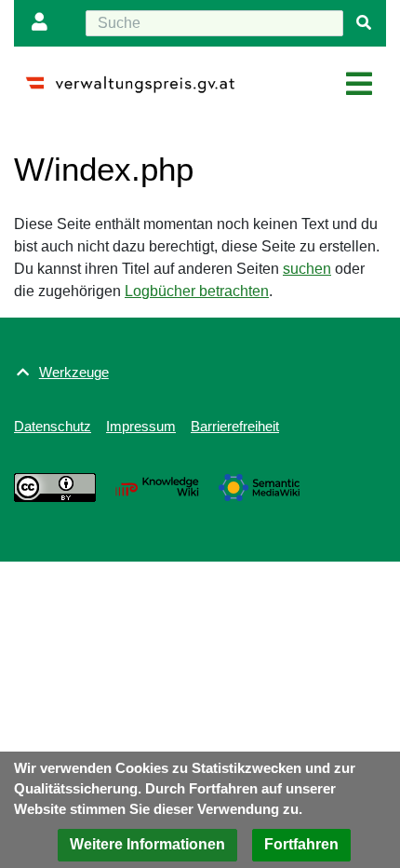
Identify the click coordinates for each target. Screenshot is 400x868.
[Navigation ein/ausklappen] (359, 84)
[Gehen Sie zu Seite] (363, 23)
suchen (307, 269)
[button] (147, 845)
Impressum (141, 426)
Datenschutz (52, 426)
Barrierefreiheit (235, 426)
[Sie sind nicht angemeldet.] (44, 23)
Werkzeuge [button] (74, 372)
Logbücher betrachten (197, 291)
